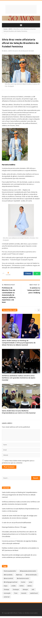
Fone (15, 593)
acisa (30, 582)
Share (28, 274)
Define (22, 586)
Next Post (33, 285)
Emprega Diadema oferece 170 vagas (14, 527)
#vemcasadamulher (10, 571)
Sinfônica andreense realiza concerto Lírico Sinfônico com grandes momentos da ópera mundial (18, 378)
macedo (23, 593)
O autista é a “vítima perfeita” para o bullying (33, 290)
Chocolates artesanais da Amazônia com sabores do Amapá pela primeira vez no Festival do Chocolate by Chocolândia (19, 534)
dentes (29, 586)
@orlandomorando (23, 578)
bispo (5, 586)
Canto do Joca (13, 51)
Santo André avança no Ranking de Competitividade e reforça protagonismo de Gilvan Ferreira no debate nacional (18, 342)
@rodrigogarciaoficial (10, 582)
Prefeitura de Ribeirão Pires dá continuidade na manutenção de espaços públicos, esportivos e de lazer (9, 295)
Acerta (23, 582)
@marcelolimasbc (31, 575)
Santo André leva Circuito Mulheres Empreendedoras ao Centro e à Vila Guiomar (19, 412)
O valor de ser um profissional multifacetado (16, 522)
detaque (25, 589)
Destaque (16, 589)
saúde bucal (34, 593)
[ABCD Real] (21, 9)
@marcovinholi (8, 578)
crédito (13, 586)
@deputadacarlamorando (28, 571)
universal (6, 597)
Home (5, 29)
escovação (7, 593)
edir (33, 589)
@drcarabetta (8, 575)
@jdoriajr (19, 575)
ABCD (10, 29)
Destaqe (6, 589)
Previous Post (9, 285)
